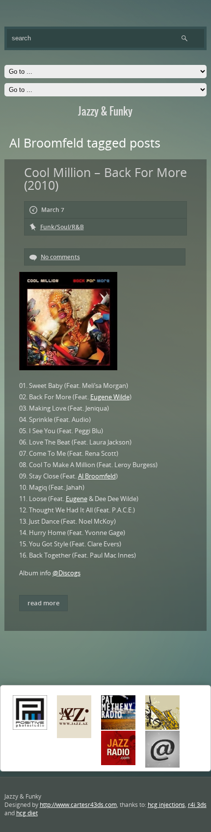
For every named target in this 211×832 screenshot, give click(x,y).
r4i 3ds (197, 805)
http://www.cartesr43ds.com (78, 805)
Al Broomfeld (97, 476)
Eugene (76, 498)
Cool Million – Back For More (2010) (105, 178)
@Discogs (66, 572)
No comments (60, 257)
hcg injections (166, 805)
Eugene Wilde (110, 396)
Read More (43, 602)
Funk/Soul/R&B (62, 227)
